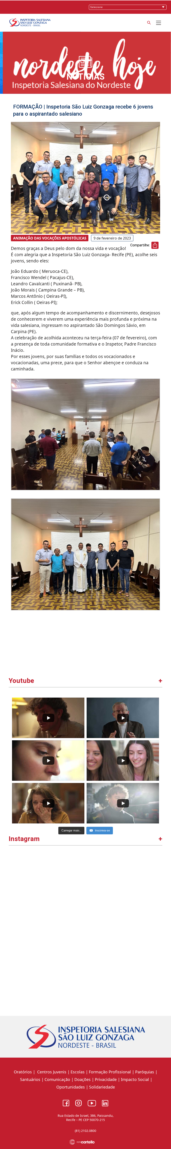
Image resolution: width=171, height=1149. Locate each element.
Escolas (78, 1072)
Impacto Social (135, 1079)
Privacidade (106, 1079)
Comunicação (57, 1079)
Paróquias (144, 1072)
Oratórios (23, 1072)
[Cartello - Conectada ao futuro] (85, 1142)
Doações (82, 1079)
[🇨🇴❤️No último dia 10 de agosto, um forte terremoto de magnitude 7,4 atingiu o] (48, 891)
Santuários (29, 1079)
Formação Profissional (110, 1072)
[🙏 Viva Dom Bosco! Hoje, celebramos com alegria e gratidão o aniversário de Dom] (123, 891)
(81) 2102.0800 (85, 1131)
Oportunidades (70, 1087)
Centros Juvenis (51, 1072)
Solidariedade (102, 1087)
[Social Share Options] (14, 925)
